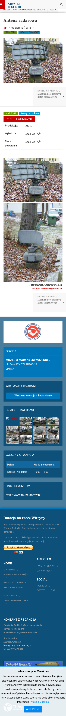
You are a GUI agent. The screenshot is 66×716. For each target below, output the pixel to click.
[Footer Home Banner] (33, 665)
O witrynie (9, 569)
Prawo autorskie (13, 582)
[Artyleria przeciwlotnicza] (52, 421)
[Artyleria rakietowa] (12, 430)
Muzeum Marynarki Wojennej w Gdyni (23, 9)
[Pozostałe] (52, 439)
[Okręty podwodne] (52, 430)
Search (51, 566)
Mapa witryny (44, 571)
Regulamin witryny (14, 587)
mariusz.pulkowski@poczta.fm (47, 288)
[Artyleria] (12, 419)
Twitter (41, 590)
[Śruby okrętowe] (12, 439)
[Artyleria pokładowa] (26, 421)
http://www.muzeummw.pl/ (24, 495)
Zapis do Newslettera (16, 600)
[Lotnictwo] (26, 430)
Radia (53, 9)
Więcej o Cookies (39, 701)
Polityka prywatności (16, 574)
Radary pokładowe (29, 32)
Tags (39, 566)
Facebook (42, 586)
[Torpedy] (39, 439)
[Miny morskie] (39, 430)
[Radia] (26, 439)
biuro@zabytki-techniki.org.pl (17, 645)
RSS (53, 590)
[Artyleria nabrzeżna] (39, 421)
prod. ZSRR (10, 32)
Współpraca (10, 595)
